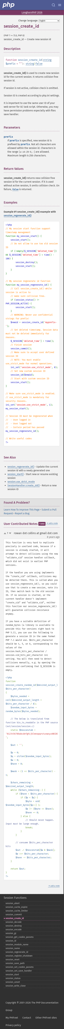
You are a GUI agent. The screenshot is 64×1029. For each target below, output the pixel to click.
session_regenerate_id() (17, 215)
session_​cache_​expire (16, 907)
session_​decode (14, 922)
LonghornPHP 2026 (32, 12)
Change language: (28, 20)
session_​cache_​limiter (17, 910)
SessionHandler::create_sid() (23, 485)
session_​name (13, 948)
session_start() (15, 474)
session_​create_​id (15, 918)
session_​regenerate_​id (17, 952)
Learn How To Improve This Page (22, 509)
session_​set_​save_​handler (19, 970)
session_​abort (13, 903)
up (5, 533)
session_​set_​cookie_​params (20, 967)
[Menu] (60, 5)
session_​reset (12, 959)
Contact (26, 1017)
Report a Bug (22, 513)
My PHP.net (12, 1017)
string (47, 59)
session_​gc (11, 933)
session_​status (13, 978)
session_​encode (14, 929)
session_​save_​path (15, 963)
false (38, 63)
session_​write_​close (16, 985)
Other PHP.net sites (46, 1017)
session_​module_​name (17, 944)
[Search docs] (53, 5)
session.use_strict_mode (21, 481)
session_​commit (14, 914)
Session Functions (15, 897)
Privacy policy (13, 1025)
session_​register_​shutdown (19, 955)
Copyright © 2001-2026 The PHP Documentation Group (32, 1006)
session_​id (11, 940)
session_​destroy (14, 925)
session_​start (12, 974)
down (10, 533)
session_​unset (13, 982)
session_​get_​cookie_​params (20, 937)
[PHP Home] (8, 5)
